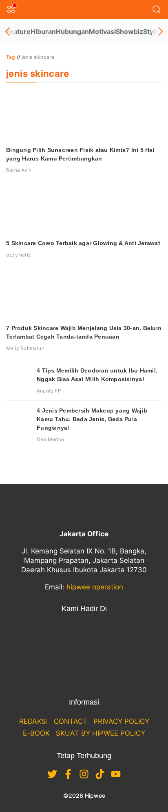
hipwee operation (94, 587)
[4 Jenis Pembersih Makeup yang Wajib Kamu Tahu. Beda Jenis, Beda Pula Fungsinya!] (18, 418)
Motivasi (102, 31)
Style (151, 31)
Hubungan (72, 31)
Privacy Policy (121, 721)
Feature (18, 31)
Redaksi (33, 721)
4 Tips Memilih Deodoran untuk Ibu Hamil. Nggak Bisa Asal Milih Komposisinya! (97, 374)
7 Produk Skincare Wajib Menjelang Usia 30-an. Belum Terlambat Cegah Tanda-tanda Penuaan (83, 332)
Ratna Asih (18, 170)
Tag (10, 57)
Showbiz (129, 31)
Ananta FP (49, 391)
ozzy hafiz (18, 255)
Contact (70, 721)
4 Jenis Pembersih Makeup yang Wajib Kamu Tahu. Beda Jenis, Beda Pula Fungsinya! (92, 419)
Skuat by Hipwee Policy (100, 733)
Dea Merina (50, 439)
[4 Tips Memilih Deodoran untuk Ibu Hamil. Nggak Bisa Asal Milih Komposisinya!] (18, 378)
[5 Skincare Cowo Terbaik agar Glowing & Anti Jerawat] (84, 209)
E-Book (36, 733)
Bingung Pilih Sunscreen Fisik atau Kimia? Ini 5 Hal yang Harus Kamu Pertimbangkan (80, 154)
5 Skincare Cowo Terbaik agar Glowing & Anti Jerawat (83, 243)
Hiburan (43, 31)
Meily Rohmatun (25, 348)
